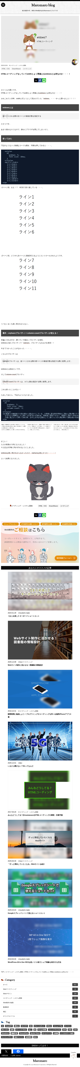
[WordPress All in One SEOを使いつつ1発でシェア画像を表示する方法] (40, 937)
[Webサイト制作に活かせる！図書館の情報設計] (40, 640)
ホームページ (46, 1033)
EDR (64, 1030)
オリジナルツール (39, 1016)
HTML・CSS (6, 69)
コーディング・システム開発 (22, 506)
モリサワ (24, 1026)
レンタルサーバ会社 (67, 1033)
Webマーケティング (39, 989)
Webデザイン (39, 993)
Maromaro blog (43, 5)
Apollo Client (35, 1033)
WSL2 (49, 1026)
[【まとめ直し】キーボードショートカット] (40, 591)
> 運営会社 (4, 1055)
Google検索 (42, 1030)
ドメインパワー (7, 1037)
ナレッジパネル (21, 1030)
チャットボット (39, 1026)
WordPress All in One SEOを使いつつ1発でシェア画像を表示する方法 (34, 962)
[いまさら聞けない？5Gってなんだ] (40, 741)
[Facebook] (40, 80)
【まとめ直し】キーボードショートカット (23, 616)
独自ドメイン (18, 1037)
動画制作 (39, 1007)
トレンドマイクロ (54, 1030)
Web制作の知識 (39, 1002)
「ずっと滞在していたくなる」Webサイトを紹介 (26, 864)
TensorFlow (24, 1033)
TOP (2, 972)
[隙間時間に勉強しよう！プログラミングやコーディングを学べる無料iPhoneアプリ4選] (40, 689)
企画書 (56, 1033)
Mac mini (5, 1030)
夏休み (17, 1026)
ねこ (30, 1030)
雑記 (39, 1011)
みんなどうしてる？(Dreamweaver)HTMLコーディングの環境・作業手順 (35, 815)
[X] (36, 80)
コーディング (27, 69)
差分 (35, 1037)
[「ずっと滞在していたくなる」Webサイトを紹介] (40, 839)
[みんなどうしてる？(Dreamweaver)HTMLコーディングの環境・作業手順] (40, 790)
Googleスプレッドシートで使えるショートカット (26, 913)
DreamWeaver (16, 69)
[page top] (73, 1055)
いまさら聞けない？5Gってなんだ (20, 766)
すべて (39, 984)
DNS (69, 1030)
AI (2, 1026)
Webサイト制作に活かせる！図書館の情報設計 (25, 665)
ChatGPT (9, 1026)
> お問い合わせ (16, 1055)
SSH (75, 1030)
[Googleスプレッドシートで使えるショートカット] (40, 888)
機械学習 (14, 1033)
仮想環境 (29, 1037)
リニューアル (58, 1026)
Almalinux (5, 1033)
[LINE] (44, 80)
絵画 (12, 1030)
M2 (31, 1026)
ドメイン (68, 1026)
